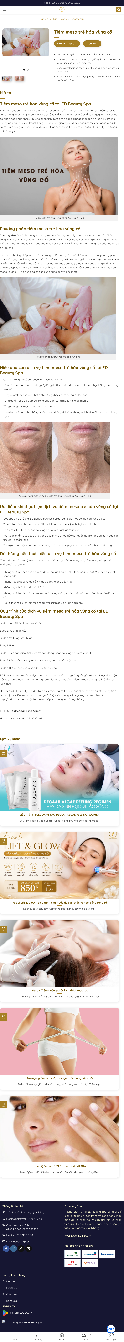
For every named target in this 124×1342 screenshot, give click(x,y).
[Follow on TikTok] (21, 1248)
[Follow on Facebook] (6, 1248)
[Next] (44, 50)
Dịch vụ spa (60, 18)
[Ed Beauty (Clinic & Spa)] (62, 10)
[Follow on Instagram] (13, 1248)
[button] (4, 10)
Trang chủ (45, 18)
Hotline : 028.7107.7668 (54, 2)
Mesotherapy (77, 18)
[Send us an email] (28, 1248)
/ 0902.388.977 (73, 2)
